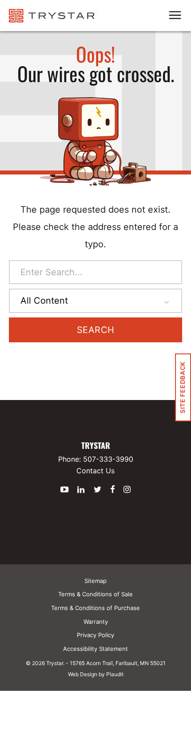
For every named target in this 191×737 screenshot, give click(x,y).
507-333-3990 (108, 459)
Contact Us (95, 470)
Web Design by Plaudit (95, 674)
